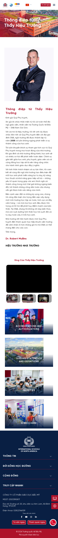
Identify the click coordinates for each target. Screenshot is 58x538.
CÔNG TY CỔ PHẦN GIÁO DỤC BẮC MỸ (21, 495)
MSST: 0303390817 (11, 499)
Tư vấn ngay (46, 5)
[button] (29, 5)
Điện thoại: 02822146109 (14, 511)
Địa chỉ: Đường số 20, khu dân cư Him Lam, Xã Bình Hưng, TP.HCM (26, 505)
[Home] (13, 5)
